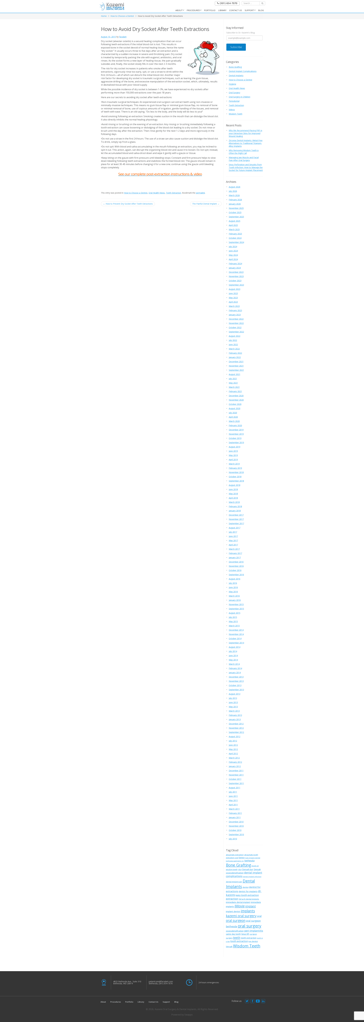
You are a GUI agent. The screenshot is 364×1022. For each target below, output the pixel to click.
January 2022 (235, 357)
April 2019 (233, 459)
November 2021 (236, 365)
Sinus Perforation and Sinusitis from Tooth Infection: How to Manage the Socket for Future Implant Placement (246, 167)
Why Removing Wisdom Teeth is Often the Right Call (244, 152)
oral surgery (249, 926)
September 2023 (236, 284)
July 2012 (233, 740)
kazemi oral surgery (241, 915)
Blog (261, 10)
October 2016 (235, 570)
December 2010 (236, 821)
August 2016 (234, 578)
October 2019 (235, 438)
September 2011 (236, 783)
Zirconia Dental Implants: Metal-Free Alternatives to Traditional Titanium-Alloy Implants (245, 143)
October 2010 (235, 830)
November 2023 (236, 276)
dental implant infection (252, 877)
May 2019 (233, 455)
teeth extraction (248, 937)
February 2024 (235, 263)
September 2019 (236, 442)
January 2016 (235, 600)
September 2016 (236, 574)
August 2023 (234, 289)
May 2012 (233, 749)
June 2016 (233, 587)
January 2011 (235, 817)
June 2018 (233, 489)
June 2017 (233, 536)
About (178, 10)
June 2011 (233, 796)
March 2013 (234, 711)
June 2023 (233, 293)
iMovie (240, 906)
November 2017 (236, 519)
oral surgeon (235, 920)
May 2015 (233, 621)
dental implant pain (234, 881)
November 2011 (236, 774)
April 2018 (233, 498)
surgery (229, 938)
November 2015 (236, 604)
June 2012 (233, 745)
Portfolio (209, 10)
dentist (246, 887)
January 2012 (235, 766)
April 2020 (233, 417)
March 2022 (234, 348)
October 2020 (235, 404)
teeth (236, 937)
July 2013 (233, 698)
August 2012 (234, 736)
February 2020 (235, 425)
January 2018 (235, 510)
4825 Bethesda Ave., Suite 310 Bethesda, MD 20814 (127, 982)
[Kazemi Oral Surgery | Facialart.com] (112, 6)
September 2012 (236, 732)
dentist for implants (248, 891)
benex (242, 857)
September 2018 (236, 480)
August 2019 (234, 446)
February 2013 (235, 715)
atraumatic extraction (235, 854)
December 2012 (236, 723)
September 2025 (236, 216)
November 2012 (236, 728)
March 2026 (234, 195)
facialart (123, 36)
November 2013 (236, 681)
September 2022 (236, 331)
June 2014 (233, 655)
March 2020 (234, 421)
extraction (232, 898)
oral (259, 916)
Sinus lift (245, 934)
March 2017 (234, 549)
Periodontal (234, 101)
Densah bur (247, 869)
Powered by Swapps (182, 1014)
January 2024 (235, 267)
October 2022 (235, 327)
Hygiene (232, 84)
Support (249, 10)
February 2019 (235, 468)
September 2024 (236, 242)
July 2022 (233, 340)
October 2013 (235, 685)
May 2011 (233, 800)
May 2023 (233, 297)
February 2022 (235, 353)
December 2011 (236, 770)
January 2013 (235, 719)
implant (250, 906)
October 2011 (235, 779)
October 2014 (235, 638)
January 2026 (235, 204)
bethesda (249, 860)
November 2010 (236, 826)
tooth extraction (239, 941)
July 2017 (233, 532)
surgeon (253, 934)
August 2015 (234, 613)
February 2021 (235, 391)
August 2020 (234, 408)
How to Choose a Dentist (122, 16)
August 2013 (234, 694)
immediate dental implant (238, 902)
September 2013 (236, 689)
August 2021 (234, 374)
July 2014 (233, 651)
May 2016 (233, 591)
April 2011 (233, 804)
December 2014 (236, 630)
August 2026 (234, 186)
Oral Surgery (234, 92)
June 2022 (233, 344)
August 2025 (234, 221)
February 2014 (235, 668)
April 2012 (233, 753)
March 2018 (234, 502)
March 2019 (234, 463)
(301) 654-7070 (228, 3)
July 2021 (233, 378)
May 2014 (233, 659)
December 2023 (236, 272)
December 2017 (236, 515)
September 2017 (236, 523)
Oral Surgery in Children (239, 96)
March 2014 (234, 664)
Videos (232, 109)
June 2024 (233, 250)
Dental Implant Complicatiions (243, 71)
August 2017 (234, 527)
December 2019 (236, 429)
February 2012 (235, 762)
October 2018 (235, 476)
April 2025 (233, 225)
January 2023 (235, 314)
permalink (200, 192)
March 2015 (234, 625)
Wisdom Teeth (235, 113)
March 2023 (234, 306)
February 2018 (235, 506)
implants (248, 910)
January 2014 (235, 672)
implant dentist (233, 911)
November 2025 (236, 208)
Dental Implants (236, 75)
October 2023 (235, 280)
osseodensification (235, 930)
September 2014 (236, 642)
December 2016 (236, 561)
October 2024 (235, 238)
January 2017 (235, 557)
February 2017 (235, 553)
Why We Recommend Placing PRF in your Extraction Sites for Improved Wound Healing (245, 133)
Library (222, 10)
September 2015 (236, 608)
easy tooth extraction (247, 895)
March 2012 (234, 757)
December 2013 (236, 676)
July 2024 (233, 246)
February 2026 (235, 199)
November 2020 (236, 400)
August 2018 (234, 485)
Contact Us (235, 10)
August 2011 (234, 787)
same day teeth (233, 934)
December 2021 (236, 361)
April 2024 (233, 259)
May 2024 (233, 255)
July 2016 (233, 583)
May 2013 (233, 706)
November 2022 (236, 323)
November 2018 (236, 472)
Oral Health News (157, 192)
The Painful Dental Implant (205, 203)
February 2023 (235, 310)
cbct (240, 869)
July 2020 (233, 412)
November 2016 (236, 566)
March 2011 (234, 809)
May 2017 (233, 540)
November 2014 (236, 634)
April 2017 (233, 544)
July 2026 (233, 191)
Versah (229, 946)
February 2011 (235, 813)
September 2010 (236, 834)
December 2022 (236, 319)
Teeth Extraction (173, 192)
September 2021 (236, 370)
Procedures (193, 10)
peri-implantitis (253, 930)
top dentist (253, 941)
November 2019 (236, 434)
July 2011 (233, 792)
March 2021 (234, 387)
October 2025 (235, 212)
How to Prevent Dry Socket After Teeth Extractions (128, 203)
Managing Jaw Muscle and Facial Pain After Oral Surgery (244, 159)
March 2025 (234, 229)
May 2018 (233, 493)
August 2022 (234, 336)
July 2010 (233, 838)
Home (104, 16)
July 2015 (233, 617)
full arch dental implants (249, 899)
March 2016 (234, 596)
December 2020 (236, 395)
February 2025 (235, 233)
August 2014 (234, 647)
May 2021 (233, 382)
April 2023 (233, 302)
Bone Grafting (235, 67)
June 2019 (233, 451)
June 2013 (233, 702)
